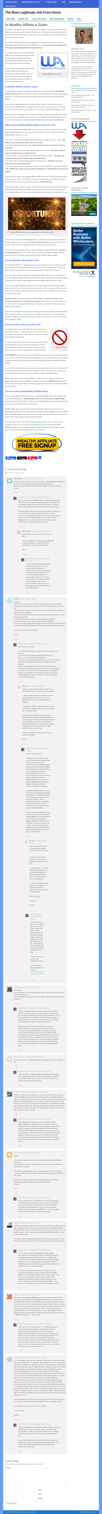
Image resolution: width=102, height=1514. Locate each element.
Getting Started (11, 2)
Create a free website (39, 19)
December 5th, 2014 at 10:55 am (28, 1152)
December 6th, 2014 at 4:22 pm (35, 1057)
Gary (15, 1152)
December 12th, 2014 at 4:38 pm (40, 1071)
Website (40, 1498)
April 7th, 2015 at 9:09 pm (36, 686)
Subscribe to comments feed (15, 472)
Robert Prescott (23, 497)
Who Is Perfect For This (31, 2)
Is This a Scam (51, 2)
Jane (15, 1223)
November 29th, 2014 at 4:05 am (40, 1424)
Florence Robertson (20, 1092)
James (16, 1294)
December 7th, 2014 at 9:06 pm (40, 1198)
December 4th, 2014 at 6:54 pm (40, 1250)
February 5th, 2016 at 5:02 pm (39, 497)
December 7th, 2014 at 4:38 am (30, 987)
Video (79, 19)
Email (40, 1494)
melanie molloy (19, 1357)
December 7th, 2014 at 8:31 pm (40, 1008)
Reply (16, 492)
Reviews (70, 19)
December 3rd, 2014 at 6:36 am (28, 1223)
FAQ (63, 2)
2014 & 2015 (11, 19)
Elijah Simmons (19, 1057)
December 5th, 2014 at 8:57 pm (38, 1092)
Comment (8, 1467)
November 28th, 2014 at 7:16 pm (35, 1357)
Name (40, 1489)
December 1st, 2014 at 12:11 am (30, 1294)
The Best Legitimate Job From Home (33, 12)
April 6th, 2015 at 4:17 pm (38, 644)
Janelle (16, 987)
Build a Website (75, 2)
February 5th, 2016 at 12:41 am (33, 478)
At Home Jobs (23, 19)
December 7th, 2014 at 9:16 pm (40, 1119)
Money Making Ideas (57, 19)
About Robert (10, 6)
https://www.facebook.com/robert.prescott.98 (37, 974)
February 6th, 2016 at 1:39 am (41, 531)
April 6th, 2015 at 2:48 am (28, 599)
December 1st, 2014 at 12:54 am (40, 1324)
